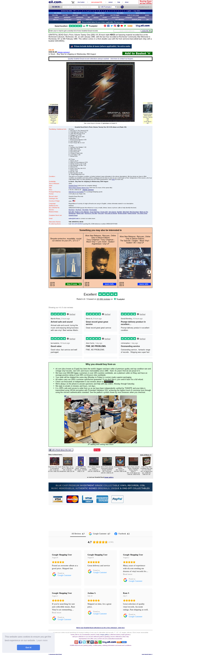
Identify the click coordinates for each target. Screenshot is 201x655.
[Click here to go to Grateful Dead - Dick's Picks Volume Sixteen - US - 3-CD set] (94, 465)
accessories (86, 634)
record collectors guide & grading (99, 636)
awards (105, 17)
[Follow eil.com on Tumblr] (92, 643)
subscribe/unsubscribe (115, 638)
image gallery (104, 634)
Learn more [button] (42, 640)
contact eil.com (102, 638)
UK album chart (99, 13)
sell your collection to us (80, 636)
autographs (128, 17)
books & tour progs (133, 15)
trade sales (89, 19)
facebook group (136, 19)
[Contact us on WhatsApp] (125, 26)
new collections (119, 19)
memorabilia (141, 17)
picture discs (115, 17)
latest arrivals (77, 13)
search (93, 634)
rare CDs (65, 15)
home (72, 634)
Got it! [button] (28, 647)
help (118, 2)
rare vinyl (75, 15)
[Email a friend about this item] (61, 450)
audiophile (67, 17)
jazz (89, 17)
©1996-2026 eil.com (76, 645)
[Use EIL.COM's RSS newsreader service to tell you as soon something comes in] (121, 642)
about (126, 2)
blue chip (55, 15)
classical (96, 17)
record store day (140, 13)
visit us (79, 19)
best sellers (120, 13)
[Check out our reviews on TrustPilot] (108, 382)
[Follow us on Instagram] (115, 26)
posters (147, 15)
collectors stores (103, 19)
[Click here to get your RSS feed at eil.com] (130, 26)
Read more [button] (127, 574)
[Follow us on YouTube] (122, 26)
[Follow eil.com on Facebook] (80, 643)
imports (56, 17)
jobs (147, 19)
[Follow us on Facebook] (108, 26)
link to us (78, 634)
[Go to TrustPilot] (76, 27)
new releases (57, 13)
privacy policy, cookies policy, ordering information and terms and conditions (107, 645)
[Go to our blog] (143, 26)
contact (110, 2)
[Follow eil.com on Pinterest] (76, 643)
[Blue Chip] (100, 491)
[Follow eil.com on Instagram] (88, 643)
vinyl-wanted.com (84, 638)
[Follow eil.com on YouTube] (96, 643)
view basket (81, 2)
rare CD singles (114, 15)
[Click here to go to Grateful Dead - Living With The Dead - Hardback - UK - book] (81, 465)
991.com (93, 638)
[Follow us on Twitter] (112, 26)
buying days (67, 19)
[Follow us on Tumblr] (118, 26)
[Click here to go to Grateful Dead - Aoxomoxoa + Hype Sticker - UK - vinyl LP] (120, 465)
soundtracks (79, 17)
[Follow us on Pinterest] (105, 26)
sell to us (55, 19)
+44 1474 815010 (77, 224)
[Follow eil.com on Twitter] (84, 643)
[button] (138, 499)
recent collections (116, 636)
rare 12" (102, 15)
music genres (125, 634)
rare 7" (94, 15)
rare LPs (85, 15)
